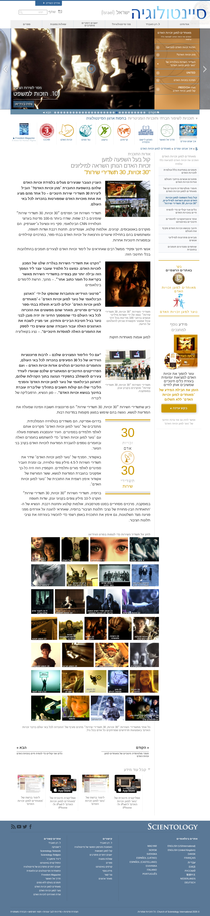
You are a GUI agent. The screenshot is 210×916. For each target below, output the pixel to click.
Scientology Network (50, 851)
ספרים (26, 24)
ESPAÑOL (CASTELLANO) (143, 862)
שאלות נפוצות (58, 24)
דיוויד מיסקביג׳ (53, 859)
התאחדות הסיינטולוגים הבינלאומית (44, 871)
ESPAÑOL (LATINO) (146, 858)
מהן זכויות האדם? (185, 54)
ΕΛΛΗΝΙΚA (151, 866)
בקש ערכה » (178, 408)
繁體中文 (190, 874)
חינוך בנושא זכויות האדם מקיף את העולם (179, 230)
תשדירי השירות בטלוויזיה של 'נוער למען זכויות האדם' (180, 63)
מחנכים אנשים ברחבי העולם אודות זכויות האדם (180, 180)
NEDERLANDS (187, 878)
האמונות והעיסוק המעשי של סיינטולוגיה (93, 847)
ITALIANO (152, 870)
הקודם (152, 112)
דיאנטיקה (56, 847)
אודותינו (184, 24)
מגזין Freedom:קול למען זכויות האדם (184, 89)
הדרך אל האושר (167, 139)
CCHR (46, 139)
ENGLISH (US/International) (181, 846)
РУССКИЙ (190, 871)
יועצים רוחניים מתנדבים (90, 24)
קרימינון (124, 139)
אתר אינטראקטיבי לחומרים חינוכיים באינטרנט (181, 220)
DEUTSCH (190, 882)
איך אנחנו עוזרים (188, 141)
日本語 (192, 866)
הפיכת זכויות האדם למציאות (180, 47)
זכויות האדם (66, 139)
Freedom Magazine (24, 139)
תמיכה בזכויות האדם (184, 80)
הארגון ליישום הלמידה (145, 140)
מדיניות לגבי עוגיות (52, 911)
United (190, 73)
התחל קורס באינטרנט (50, 863)
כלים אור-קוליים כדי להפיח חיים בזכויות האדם (181, 211)
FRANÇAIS (189, 858)
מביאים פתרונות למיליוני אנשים (182, 239)
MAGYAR (152, 846)
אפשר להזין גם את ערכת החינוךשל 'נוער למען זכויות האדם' (178, 421)
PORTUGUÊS (150, 874)
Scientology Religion (51, 855)
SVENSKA (152, 854)
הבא (48, 112)
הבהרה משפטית (18, 911)
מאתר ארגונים (105, 878)
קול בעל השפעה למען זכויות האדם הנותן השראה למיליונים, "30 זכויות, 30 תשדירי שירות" (180, 200)
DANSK (191, 854)
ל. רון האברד (153, 24)
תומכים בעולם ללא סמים (49, 882)
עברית (191, 862)
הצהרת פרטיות (71, 911)
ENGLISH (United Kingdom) (181, 850)
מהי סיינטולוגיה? (121, 24)
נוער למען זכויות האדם (50, 890)
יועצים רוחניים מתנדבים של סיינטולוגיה (42, 866)
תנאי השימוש (35, 911)
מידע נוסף (107, 871)
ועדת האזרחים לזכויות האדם (47, 894)
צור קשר (108, 874)
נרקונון (104, 139)
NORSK (153, 850)
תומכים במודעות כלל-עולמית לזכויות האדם (180, 171)
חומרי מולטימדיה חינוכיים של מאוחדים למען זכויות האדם (180, 190)
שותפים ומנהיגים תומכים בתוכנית (182, 248)
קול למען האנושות (103, 851)
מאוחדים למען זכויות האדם (155, 149)
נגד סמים (85, 139)
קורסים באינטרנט (104, 866)
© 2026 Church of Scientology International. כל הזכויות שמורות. (168, 911)
